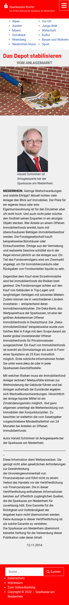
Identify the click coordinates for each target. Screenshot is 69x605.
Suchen (55, 572)
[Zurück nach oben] (62, 598)
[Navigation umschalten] (64, 5)
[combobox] (24, 571)
